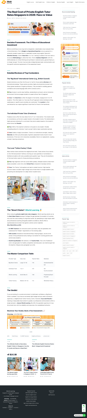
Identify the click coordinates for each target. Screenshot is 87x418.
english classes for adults (68, 245)
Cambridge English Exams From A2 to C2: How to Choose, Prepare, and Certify (47, 373)
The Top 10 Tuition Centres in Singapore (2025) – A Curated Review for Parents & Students (31, 373)
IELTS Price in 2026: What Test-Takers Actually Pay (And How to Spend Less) (69, 114)
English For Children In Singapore (70, 240)
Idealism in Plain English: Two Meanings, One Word (69, 38)
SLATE (64, 253)
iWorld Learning (32, 210)
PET (71, 253)
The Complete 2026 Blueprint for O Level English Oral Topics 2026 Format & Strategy (70, 108)
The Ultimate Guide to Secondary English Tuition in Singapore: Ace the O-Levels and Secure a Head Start (18, 346)
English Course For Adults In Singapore (69, 226)
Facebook (4, 407)
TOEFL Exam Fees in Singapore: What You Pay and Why (69, 28)
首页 (8, 8)
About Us (52, 392)
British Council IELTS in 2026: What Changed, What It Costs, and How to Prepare (70, 101)
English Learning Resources (31, 405)
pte (70, 251)
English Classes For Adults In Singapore (69, 223)
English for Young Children (31, 397)
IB (67, 251)
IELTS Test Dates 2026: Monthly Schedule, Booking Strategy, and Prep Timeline (70, 140)
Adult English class (40, 2)
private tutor (46, 336)
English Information (80, 2)
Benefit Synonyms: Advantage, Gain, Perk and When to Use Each (70, 197)
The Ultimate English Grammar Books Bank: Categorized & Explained (43, 345)
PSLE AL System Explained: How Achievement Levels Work (69, 23)
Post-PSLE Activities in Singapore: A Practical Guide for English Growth (70, 17)
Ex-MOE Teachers (25, 336)
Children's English (50, 2)
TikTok (10, 409)
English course (30, 2)
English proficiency (36, 336)
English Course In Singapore (69, 236)
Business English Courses (68, 229)
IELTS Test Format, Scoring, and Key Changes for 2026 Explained (70, 146)
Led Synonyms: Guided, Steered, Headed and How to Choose (70, 187)
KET (77, 251)
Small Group (15, 336)
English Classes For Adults (68, 233)
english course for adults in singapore (69, 248)
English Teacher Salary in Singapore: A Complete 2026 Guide (69, 88)
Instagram (10, 407)
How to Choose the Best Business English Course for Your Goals (70, 209)
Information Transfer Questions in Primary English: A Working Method (70, 203)
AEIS (68, 253)
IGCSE (64, 251)
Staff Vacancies (51, 394)
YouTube (16, 407)
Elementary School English (31, 399)
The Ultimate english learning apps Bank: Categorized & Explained (13, 373)
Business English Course (31, 394)
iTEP (73, 251)
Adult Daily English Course (31, 392)
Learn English (70, 2)
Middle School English (31, 401)
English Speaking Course (68, 238)
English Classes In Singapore (69, 231)
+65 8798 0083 (13, 398)
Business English (61, 2)
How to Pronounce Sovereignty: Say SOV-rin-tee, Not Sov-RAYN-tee (70, 33)
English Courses (66, 255)
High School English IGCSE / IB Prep (31, 403)
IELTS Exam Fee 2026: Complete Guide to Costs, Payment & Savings (69, 134)
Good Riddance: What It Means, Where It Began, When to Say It (69, 192)
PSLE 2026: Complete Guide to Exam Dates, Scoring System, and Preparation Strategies (70, 121)
